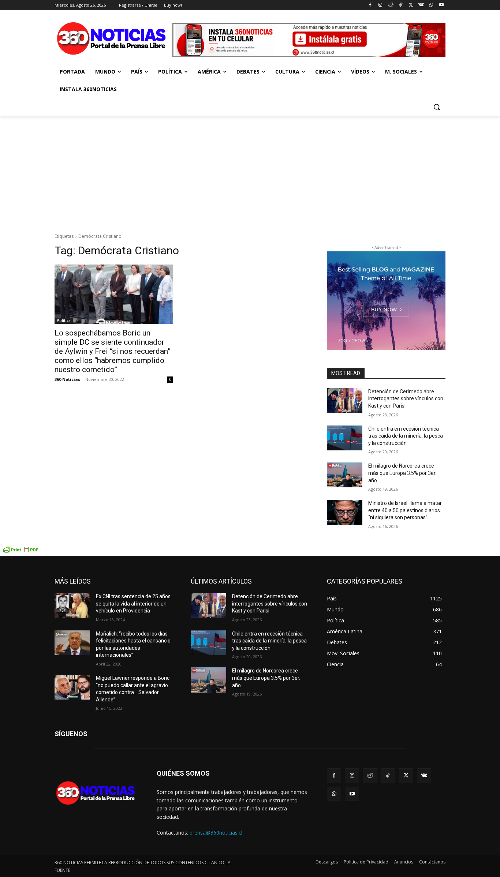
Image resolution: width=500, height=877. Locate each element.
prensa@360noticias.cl (216, 832)
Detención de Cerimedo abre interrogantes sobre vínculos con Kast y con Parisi (405, 399)
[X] (411, 5)
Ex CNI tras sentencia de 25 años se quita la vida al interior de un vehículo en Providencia (133, 603)
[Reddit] (390, 5)
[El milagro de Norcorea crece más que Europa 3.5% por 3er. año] (344, 474)
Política (64, 320)
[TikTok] (400, 5)
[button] (436, 107)
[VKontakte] (421, 5)
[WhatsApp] (431, 5)
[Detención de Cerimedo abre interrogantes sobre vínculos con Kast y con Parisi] (344, 400)
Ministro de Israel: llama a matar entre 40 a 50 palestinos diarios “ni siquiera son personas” (405, 510)
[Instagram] (380, 5)
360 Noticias (67, 379)
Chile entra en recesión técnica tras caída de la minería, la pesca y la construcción (405, 436)
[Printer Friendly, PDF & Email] (20, 552)
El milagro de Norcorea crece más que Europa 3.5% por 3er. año (402, 473)
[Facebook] (370, 5)
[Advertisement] (250, 170)
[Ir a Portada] (113, 40)
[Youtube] (441, 5)
